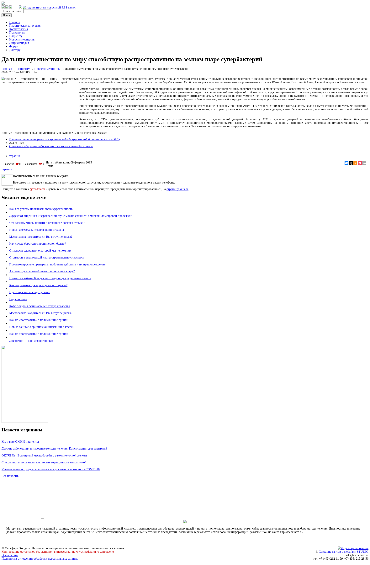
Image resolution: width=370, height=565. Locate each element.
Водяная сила (18, 299)
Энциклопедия (19, 43)
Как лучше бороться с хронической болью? (37, 243)
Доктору (14, 49)
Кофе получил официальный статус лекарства (39, 306)
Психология (17, 32)
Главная (14, 22)
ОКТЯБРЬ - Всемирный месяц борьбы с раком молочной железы (44, 455)
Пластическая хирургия (24, 25)
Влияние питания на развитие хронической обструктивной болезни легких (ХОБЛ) (64, 139)
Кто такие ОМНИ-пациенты (20, 441)
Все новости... (11, 475)
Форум (13, 46)
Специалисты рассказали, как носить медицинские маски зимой (44, 462)
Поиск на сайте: (12, 11)
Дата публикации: (58, 162)
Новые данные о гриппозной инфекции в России (41, 326)
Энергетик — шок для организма (31, 340)
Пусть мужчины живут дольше (29, 292)
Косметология (18, 29)
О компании (10, 555)
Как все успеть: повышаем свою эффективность (40, 209)
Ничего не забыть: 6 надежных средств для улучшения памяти (50, 278)
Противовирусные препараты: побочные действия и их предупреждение (57, 264)
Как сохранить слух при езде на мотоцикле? (38, 285)
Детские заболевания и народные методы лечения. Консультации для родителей (54, 448)
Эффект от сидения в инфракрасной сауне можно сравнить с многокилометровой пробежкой (70, 215)
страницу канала (177, 189)
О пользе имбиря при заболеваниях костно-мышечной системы (51, 146)
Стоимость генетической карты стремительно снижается (46, 257)
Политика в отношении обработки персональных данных (40, 558)
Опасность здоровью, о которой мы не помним (40, 250)
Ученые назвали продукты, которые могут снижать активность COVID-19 (51, 469)
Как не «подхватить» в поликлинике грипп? (38, 320)
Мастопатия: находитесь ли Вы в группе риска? (40, 236)
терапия (14, 155)
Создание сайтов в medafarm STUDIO (343, 551)
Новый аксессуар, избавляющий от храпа (36, 229)
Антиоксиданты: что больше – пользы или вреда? (42, 271)
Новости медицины (22, 39)
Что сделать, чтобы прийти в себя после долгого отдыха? (47, 222)
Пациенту (15, 36)
